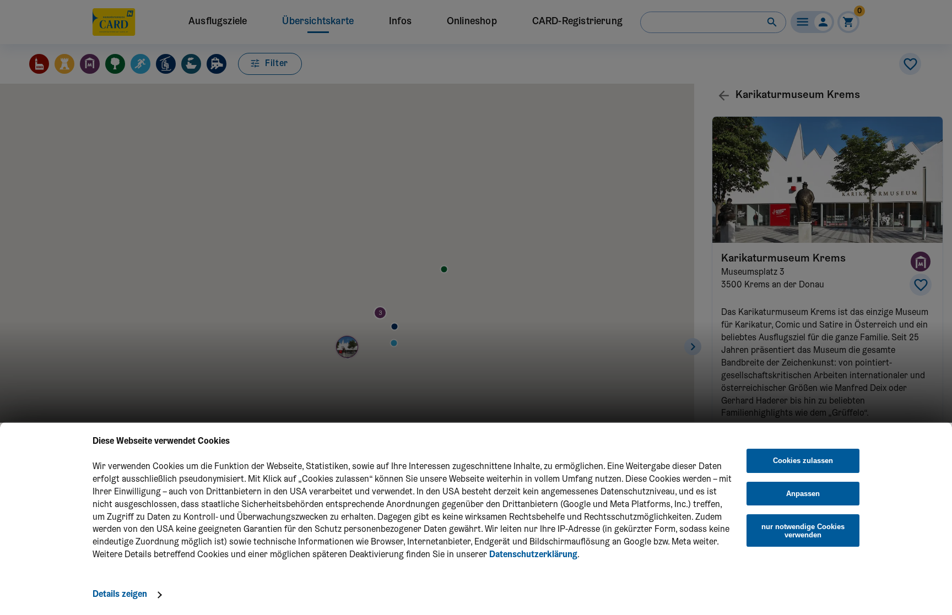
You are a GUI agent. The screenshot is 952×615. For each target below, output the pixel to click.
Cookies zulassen (803, 461)
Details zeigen (120, 594)
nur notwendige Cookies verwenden (803, 531)
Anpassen (803, 493)
